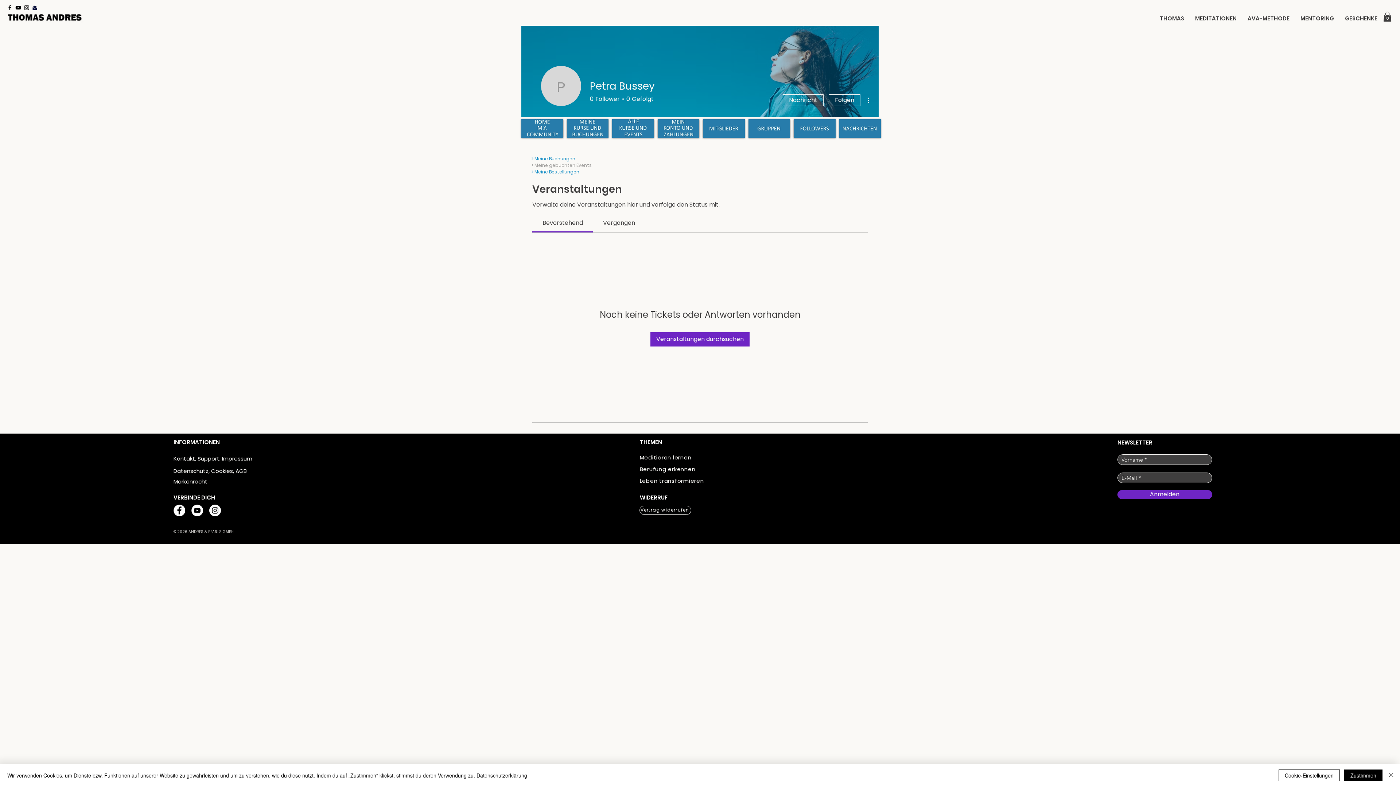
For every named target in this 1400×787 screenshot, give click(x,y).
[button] (1387, 16)
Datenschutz (191, 471)
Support (208, 458)
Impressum (237, 458)
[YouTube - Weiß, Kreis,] (197, 510)
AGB (241, 471)
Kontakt (184, 458)
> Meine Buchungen (553, 159)
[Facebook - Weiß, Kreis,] (179, 510)
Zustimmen (1363, 775)
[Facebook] (10, 7)
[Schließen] (1391, 775)
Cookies (222, 471)
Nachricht (803, 100)
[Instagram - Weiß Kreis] (215, 510)
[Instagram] (26, 7)
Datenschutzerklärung (502, 775)
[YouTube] (18, 7)
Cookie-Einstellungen (1309, 775)
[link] (562, 223)
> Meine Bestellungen (555, 172)
